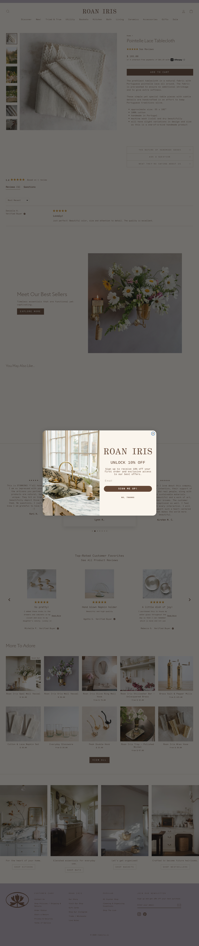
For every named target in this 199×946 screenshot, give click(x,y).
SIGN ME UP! (128, 488)
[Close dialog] (153, 433)
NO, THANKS (127, 498)
